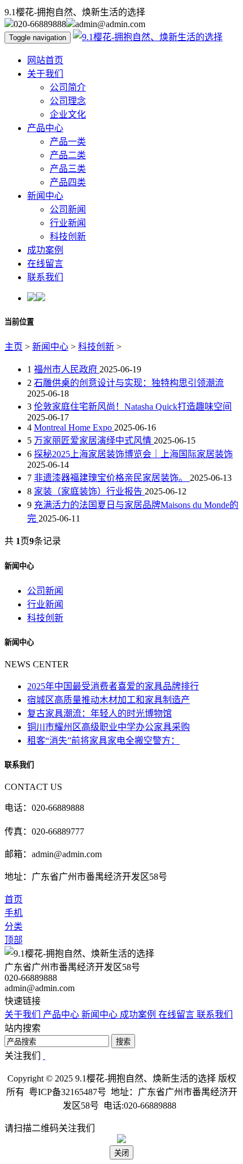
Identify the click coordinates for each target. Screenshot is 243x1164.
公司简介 (68, 87)
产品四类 (68, 182)
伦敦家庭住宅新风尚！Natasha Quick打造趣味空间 (133, 406)
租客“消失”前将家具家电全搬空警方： (103, 740)
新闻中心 (45, 196)
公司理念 (68, 101)
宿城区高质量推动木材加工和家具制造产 (108, 700)
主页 (14, 346)
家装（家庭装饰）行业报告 (89, 491)
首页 (14, 899)
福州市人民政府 (66, 369)
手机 (14, 913)
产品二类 (68, 155)
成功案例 (45, 250)
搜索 (123, 1041)
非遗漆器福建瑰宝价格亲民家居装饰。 (112, 478)
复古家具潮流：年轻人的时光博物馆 (99, 713)
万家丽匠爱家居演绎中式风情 (94, 440)
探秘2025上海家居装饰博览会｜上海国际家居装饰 (133, 454)
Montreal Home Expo (74, 427)
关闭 (121, 1153)
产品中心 (45, 128)
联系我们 (45, 277)
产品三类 (68, 168)
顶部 (14, 940)
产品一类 (68, 141)
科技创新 (68, 236)
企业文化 (68, 114)
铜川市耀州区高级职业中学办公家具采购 (108, 727)
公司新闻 (68, 209)
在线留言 (45, 263)
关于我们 (45, 74)
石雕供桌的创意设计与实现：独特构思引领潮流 (129, 383)
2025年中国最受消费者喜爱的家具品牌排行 (113, 686)
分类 (14, 926)
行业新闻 (68, 223)
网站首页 (45, 60)
